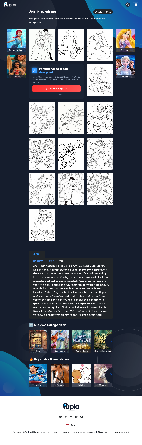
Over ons (102, 432)
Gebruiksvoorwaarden (84, 432)
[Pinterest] (81, 417)
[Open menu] (136, 4)
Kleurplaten (38, 261)
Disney (51, 261)
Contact (65, 432)
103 (97, 12)
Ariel (61, 261)
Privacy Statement (120, 432)
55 (109, 12)
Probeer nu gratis (58, 88)
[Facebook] (76, 417)
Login (55, 432)
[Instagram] (71, 417)
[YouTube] (60, 417)
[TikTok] (65, 417)
